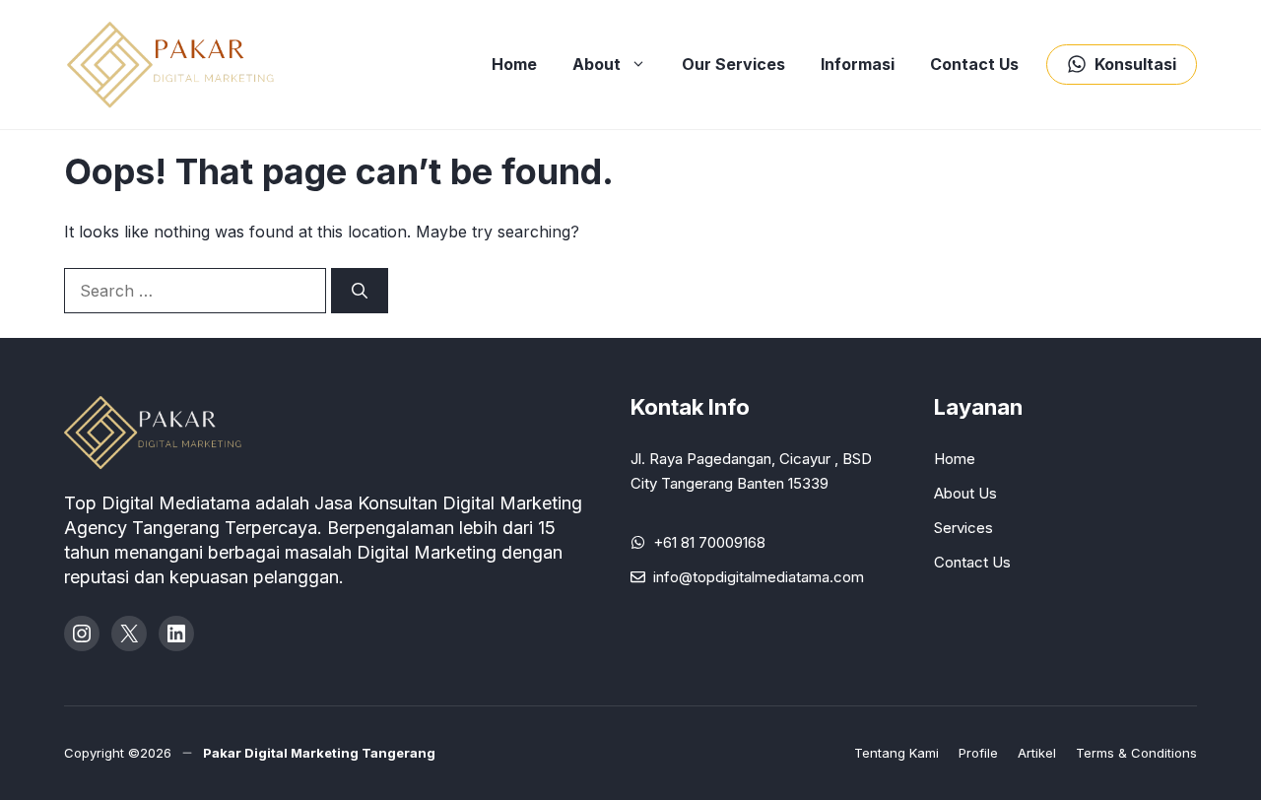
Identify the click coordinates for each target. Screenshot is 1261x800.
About (596, 64)
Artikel (1037, 753)
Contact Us (974, 64)
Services (963, 527)
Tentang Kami (896, 753)
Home (514, 64)
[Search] (359, 290)
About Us (965, 493)
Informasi (858, 64)
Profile (978, 753)
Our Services (733, 64)
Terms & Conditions (1136, 753)
